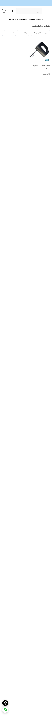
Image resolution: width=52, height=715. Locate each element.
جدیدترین (40, 32)
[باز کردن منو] (47, 11)
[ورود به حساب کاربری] (11, 11)
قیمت (12, 32)
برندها (25, 32)
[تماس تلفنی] (5, 703)
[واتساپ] (5, 710)
